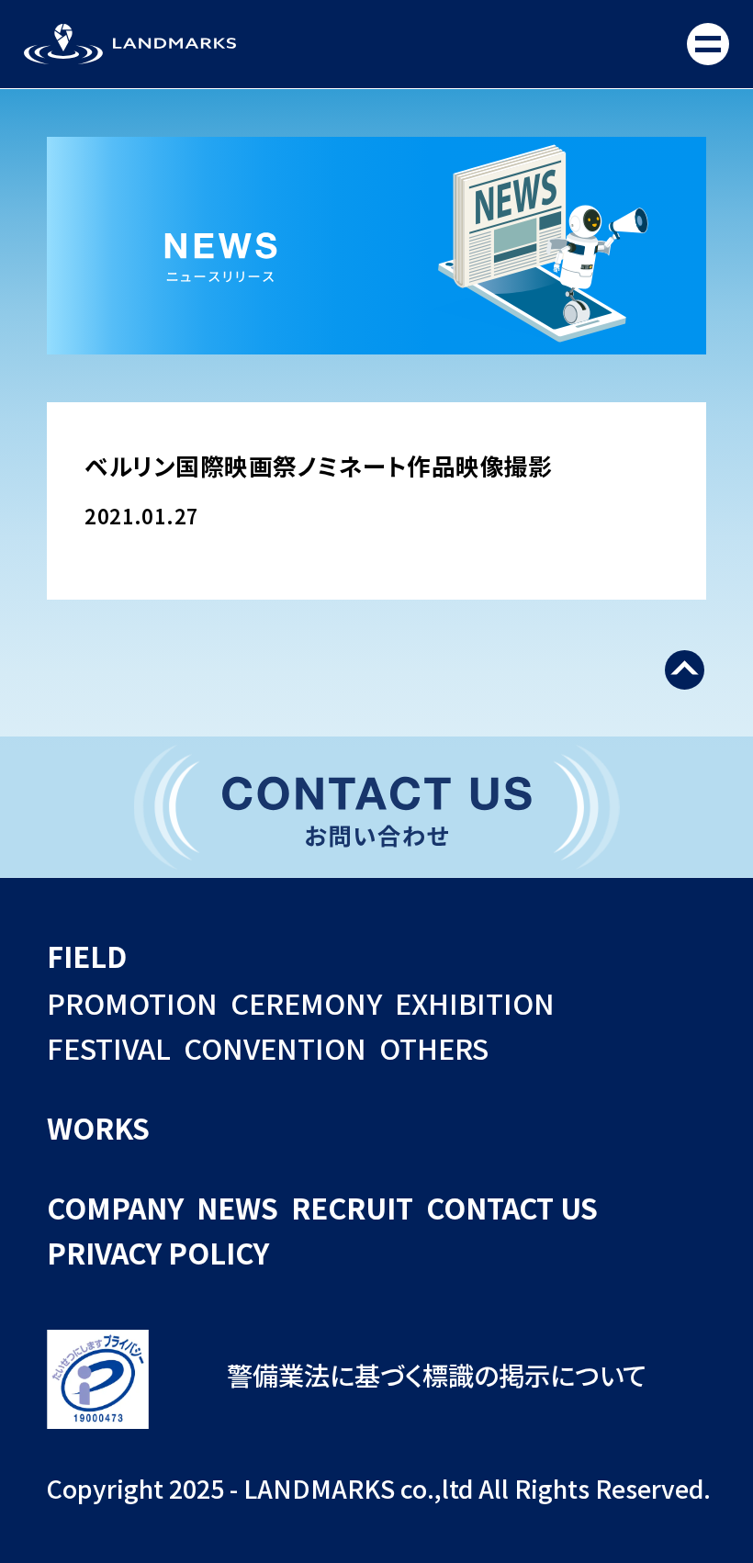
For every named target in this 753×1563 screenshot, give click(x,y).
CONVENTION (275, 1047)
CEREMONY (306, 1002)
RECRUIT (352, 1207)
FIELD (87, 955)
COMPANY (115, 1207)
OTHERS (434, 1047)
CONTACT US (512, 1207)
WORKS (98, 1127)
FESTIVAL (109, 1047)
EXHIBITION (475, 1002)
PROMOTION (132, 1002)
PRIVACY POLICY (158, 1252)
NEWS (237, 1207)
